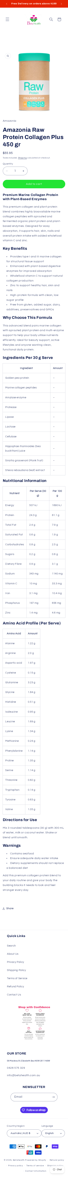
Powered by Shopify (35, 1160)
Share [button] (10, 908)
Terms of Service (17, 978)
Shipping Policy (16, 970)
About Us (12, 954)
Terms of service (35, 1166)
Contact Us (14, 994)
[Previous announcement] (6, 4)
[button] (7, 19)
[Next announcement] (61, 4)
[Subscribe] (53, 1097)
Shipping (22, 158)
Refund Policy (15, 986)
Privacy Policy (15, 962)
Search (11, 945)
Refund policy (57, 1160)
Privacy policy (15, 1166)
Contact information (35, 1171)
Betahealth (19, 1160)
